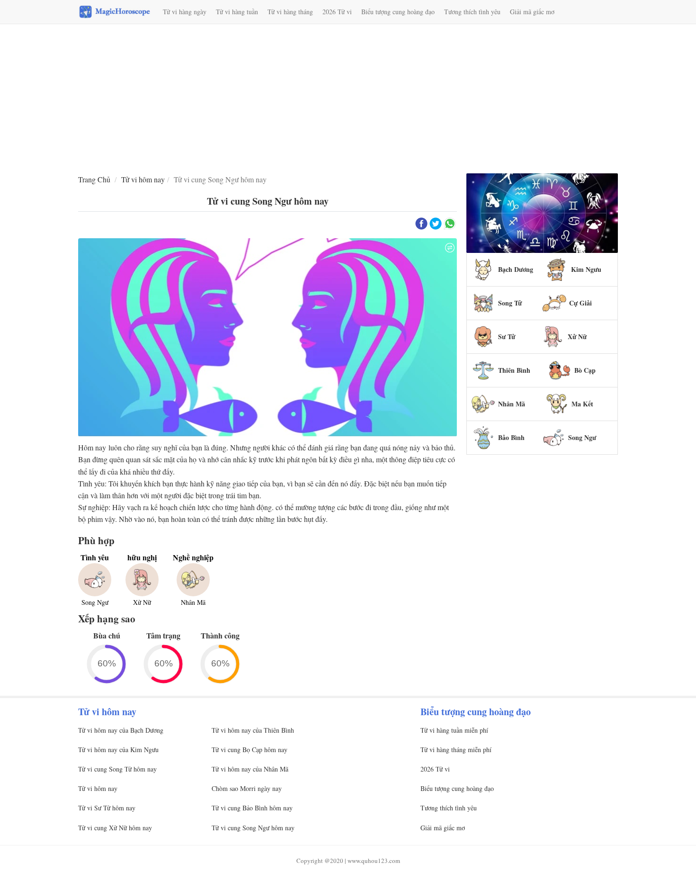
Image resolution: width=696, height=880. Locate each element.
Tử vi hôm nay (143, 179)
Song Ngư (582, 437)
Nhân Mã (511, 404)
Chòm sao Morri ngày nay (247, 788)
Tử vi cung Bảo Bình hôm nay (252, 807)
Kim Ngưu (586, 269)
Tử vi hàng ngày (184, 11)
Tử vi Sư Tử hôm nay (106, 807)
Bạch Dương (515, 269)
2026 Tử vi (337, 11)
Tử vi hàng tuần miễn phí (454, 730)
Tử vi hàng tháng (290, 11)
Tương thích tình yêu (472, 11)
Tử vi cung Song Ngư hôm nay (253, 827)
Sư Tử (506, 336)
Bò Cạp (585, 370)
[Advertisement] (348, 100)
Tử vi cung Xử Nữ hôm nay (115, 827)
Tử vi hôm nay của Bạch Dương (120, 730)
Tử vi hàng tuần (237, 11)
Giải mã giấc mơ (532, 11)
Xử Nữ (577, 336)
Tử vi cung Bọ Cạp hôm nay (249, 749)
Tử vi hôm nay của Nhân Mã (250, 768)
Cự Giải (580, 303)
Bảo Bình (511, 437)
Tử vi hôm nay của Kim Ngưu (118, 749)
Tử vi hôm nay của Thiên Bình (253, 730)
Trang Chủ (94, 179)
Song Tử (510, 303)
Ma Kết (582, 404)
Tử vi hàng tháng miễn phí (455, 749)
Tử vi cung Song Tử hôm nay (117, 768)
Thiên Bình (514, 370)
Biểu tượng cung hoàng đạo (398, 11)
